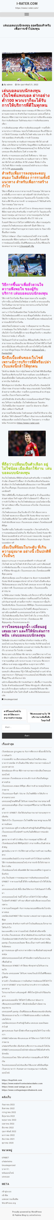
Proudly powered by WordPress (27, 1212)
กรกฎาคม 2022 (9, 1112)
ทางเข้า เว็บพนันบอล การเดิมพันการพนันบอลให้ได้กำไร (27, 981)
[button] (26, 14)
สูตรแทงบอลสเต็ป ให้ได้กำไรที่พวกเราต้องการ (22, 1000)
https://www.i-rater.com (28, 423)
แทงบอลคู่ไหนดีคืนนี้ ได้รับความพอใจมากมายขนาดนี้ (26, 801)
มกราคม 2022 (8, 1135)
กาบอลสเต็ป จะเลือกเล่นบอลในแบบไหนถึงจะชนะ (24, 759)
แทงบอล (6, 1177)
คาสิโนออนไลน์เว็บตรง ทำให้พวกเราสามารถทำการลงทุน (13, 714)
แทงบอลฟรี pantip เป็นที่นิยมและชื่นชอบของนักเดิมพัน (26, 1011)
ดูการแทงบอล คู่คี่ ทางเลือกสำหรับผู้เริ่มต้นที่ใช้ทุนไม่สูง (26, 828)
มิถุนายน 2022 (8, 1116)
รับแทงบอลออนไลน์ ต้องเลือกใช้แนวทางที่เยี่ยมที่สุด (25, 1065)
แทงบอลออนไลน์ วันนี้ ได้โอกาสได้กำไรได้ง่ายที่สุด (25, 897)
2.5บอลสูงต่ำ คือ (26, 246)
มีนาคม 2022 (8, 1127)
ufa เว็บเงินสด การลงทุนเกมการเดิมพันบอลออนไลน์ (25, 878)
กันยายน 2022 (8, 1105)
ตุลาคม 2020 (8, 1143)
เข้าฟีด (5, 1195)
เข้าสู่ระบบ (6, 1191)
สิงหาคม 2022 (8, 1108)
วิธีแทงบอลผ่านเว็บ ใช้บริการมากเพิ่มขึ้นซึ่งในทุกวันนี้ (40, 717)
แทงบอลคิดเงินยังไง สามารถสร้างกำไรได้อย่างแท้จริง (26, 859)
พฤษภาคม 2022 (9, 1120)
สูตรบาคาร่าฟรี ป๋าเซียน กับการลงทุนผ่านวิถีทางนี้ (24, 839)
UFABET (5, 1158)
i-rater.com (27, 3)
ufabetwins (7, 1161)
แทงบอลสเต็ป (17, 169)
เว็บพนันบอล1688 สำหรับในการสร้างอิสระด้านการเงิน (26, 939)
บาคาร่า (5, 1169)
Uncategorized (11, 699)
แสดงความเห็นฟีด (10, 1199)
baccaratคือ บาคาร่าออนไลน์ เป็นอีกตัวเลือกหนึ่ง (24, 931)
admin (10, 84)
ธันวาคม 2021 (8, 1139)
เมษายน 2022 (8, 1124)
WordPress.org (9, 1203)
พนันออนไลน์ (8, 1173)
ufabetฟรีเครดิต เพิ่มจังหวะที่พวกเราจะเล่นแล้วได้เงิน (26, 1046)
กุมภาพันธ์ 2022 (9, 1131)
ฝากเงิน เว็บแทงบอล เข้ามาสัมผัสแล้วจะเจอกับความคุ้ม (27, 935)
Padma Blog (20, 1215)
